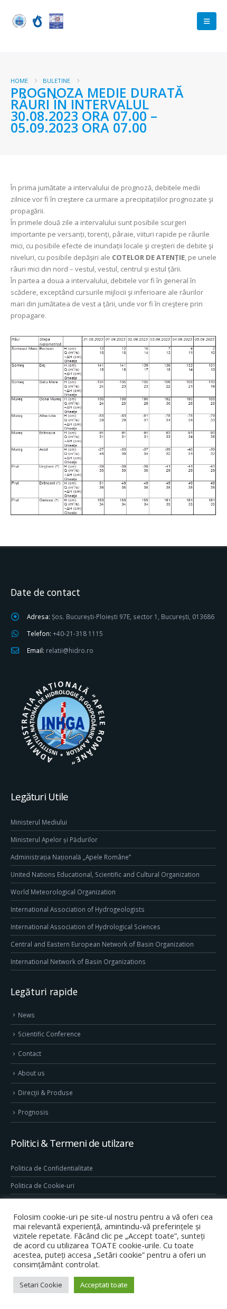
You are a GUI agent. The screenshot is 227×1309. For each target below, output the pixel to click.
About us (31, 1073)
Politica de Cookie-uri (42, 1185)
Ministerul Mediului (39, 822)
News (26, 1015)
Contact (29, 1053)
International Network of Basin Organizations (78, 961)
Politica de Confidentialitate (52, 1168)
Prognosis (33, 1112)
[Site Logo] (37, 21)
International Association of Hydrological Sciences (85, 926)
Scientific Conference (49, 1034)
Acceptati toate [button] (104, 1284)
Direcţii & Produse (45, 1092)
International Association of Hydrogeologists (78, 909)
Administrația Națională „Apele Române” (71, 857)
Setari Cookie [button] (41, 1284)
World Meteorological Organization (63, 891)
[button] (206, 21)
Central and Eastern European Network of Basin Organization (102, 944)
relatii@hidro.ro (69, 650)
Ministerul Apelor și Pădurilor (54, 839)
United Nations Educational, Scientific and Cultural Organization (105, 874)
